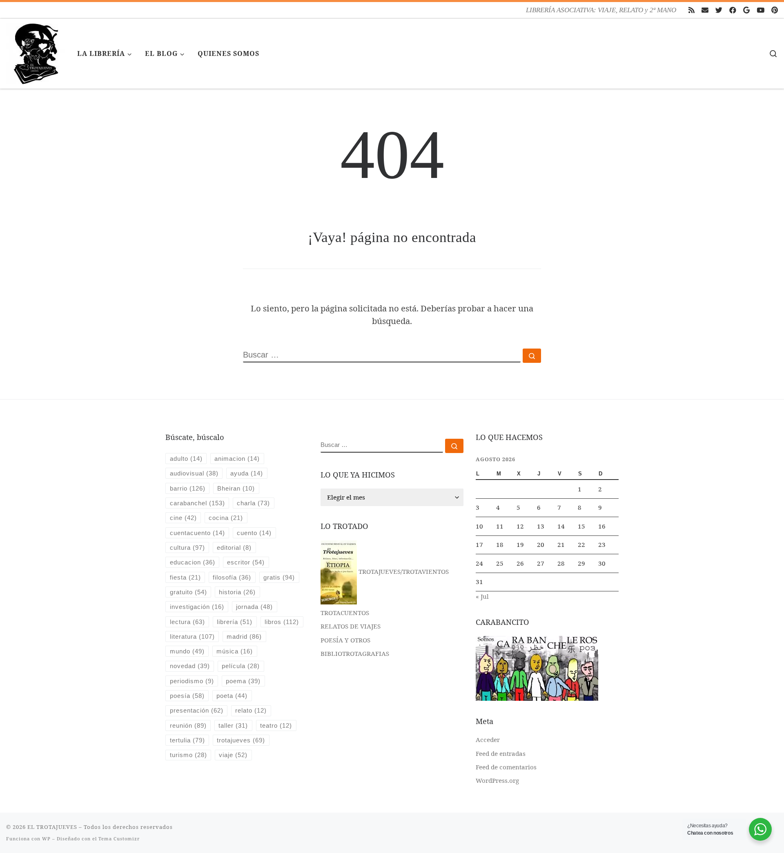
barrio (187, 488)
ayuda (246, 473)
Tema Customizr (119, 838)
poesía (187, 695)
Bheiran (236, 488)
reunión (188, 725)
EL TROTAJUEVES (52, 827)
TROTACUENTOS (345, 613)
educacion (192, 562)
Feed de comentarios (506, 767)
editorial (234, 547)
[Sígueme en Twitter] (718, 10)
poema (243, 681)
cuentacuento (197, 532)
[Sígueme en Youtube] (760, 10)
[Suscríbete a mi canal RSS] (691, 10)
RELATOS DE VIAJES (351, 626)
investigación (197, 606)
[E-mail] (705, 10)
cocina (226, 517)
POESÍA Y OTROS (345, 640)
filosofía (232, 577)
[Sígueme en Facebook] (732, 10)
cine (183, 517)
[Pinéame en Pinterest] (774, 10)
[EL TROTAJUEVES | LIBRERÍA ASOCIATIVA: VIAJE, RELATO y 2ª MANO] (35, 52)
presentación (196, 710)
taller (233, 725)
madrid (244, 636)
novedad (190, 665)
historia (237, 592)
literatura (192, 636)
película (241, 665)
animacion (237, 458)
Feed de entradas (501, 753)
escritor (246, 562)
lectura (187, 621)
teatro (276, 725)
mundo (187, 651)
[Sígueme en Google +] (746, 10)
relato (251, 710)
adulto (186, 458)
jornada (254, 606)
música (234, 651)
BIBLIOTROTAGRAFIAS (355, 653)
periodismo (192, 681)
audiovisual (194, 473)
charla (253, 503)
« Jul (482, 596)
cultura (187, 547)
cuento (254, 532)
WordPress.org (497, 780)
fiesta (185, 577)
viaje (233, 754)
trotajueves (241, 740)
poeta (231, 695)
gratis (279, 577)
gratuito (188, 592)
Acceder (488, 739)
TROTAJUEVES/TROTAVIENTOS (403, 571)
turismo (188, 754)
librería (234, 621)
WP (46, 838)
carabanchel (197, 503)
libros (282, 621)
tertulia (187, 740)
